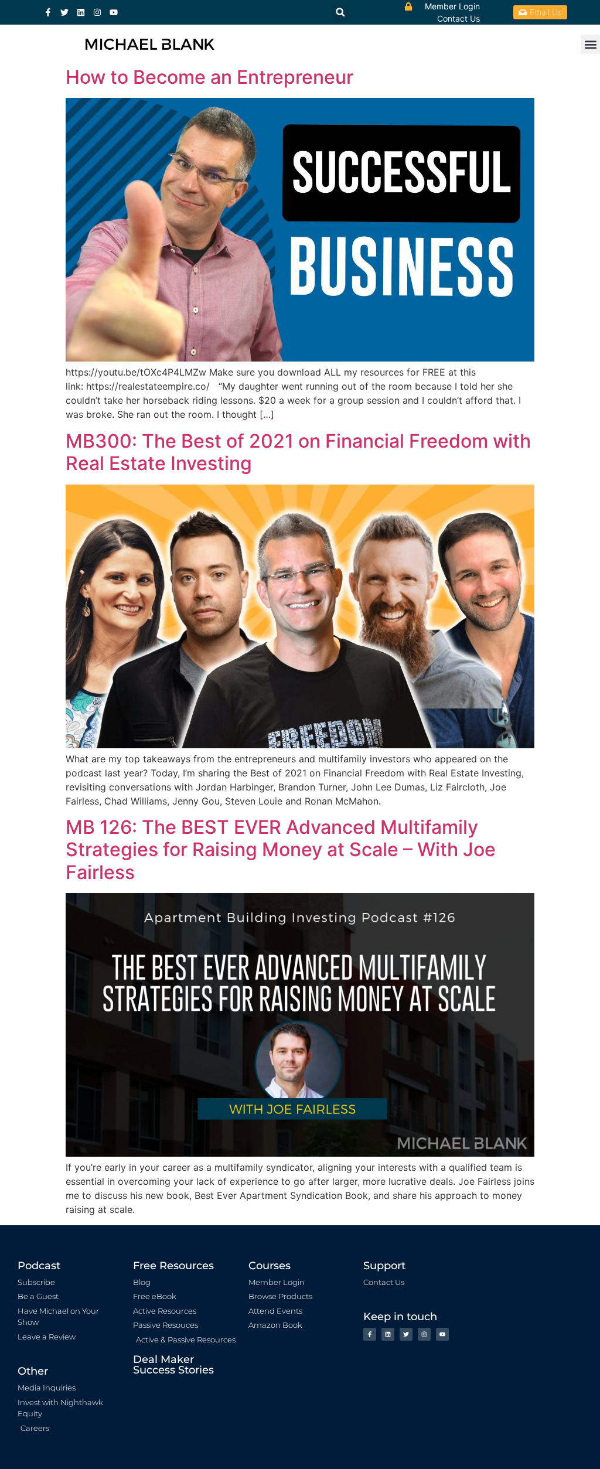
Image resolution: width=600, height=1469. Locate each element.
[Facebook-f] (48, 12)
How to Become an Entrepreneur (209, 77)
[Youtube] (114, 12)
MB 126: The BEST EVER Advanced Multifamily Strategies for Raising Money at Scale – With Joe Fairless (281, 850)
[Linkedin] (81, 12)
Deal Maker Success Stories (173, 1364)
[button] (590, 44)
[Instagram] (97, 12)
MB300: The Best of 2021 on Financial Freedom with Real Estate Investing (298, 452)
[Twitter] (64, 12)
